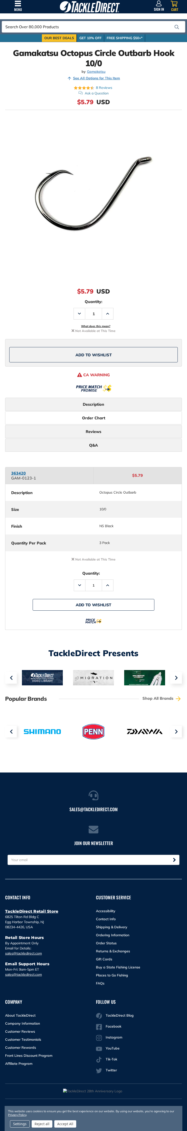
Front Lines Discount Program (28, 1055)
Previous (11, 678)
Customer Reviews (20, 1031)
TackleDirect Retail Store (31, 911)
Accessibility (105, 911)
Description (93, 404)
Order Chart (93, 417)
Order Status (106, 943)
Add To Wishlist (93, 354)
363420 (18, 473)
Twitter (111, 1070)
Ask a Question (97, 93)
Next (176, 678)
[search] (176, 27)
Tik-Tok (111, 1059)
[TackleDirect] (89, 6)
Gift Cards (104, 959)
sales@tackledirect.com (23, 953)
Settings (20, 1124)
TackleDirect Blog (120, 1015)
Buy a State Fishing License (118, 967)
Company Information (22, 1023)
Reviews (93, 431)
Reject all (42, 1124)
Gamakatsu (96, 72)
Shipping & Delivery (111, 927)
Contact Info (106, 919)
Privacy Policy (17, 1115)
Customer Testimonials (23, 1039)
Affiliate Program (18, 1063)
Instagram (114, 1037)
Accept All (65, 1124)
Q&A (93, 445)
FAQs (100, 983)
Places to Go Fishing (112, 975)
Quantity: (93, 301)
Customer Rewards (20, 1047)
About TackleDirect (20, 1015)
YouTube (113, 1048)
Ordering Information (112, 935)
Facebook (113, 1026)
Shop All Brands (158, 698)
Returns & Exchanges (113, 951)
